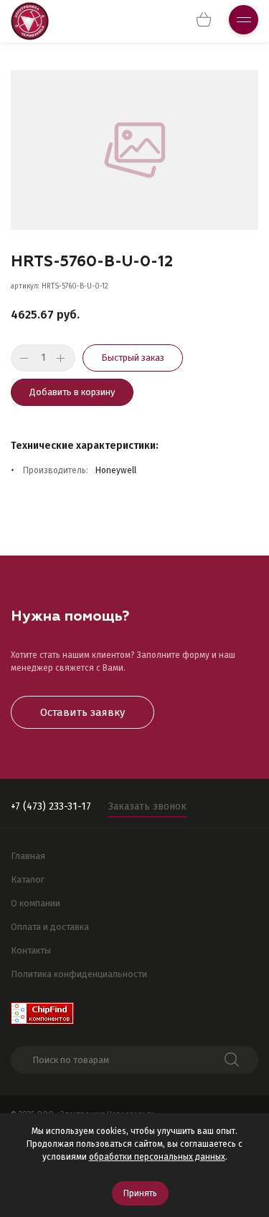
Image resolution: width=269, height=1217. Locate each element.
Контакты (31, 950)
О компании (35, 903)
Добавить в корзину (72, 392)
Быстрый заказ (132, 357)
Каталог (27, 879)
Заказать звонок (147, 806)
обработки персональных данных (157, 1157)
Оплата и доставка (50, 926)
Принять (140, 1193)
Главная (28, 855)
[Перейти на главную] (30, 21)
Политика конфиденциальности (79, 974)
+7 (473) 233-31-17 (51, 806)
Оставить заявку (82, 712)
